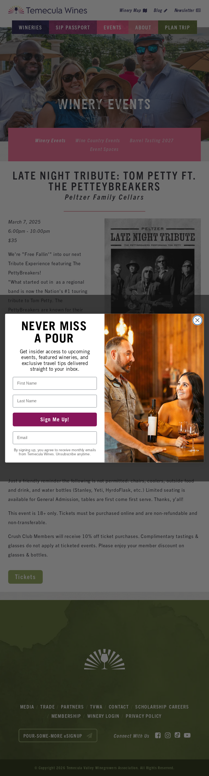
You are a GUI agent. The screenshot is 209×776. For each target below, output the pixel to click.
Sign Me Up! (54, 419)
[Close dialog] (197, 320)
